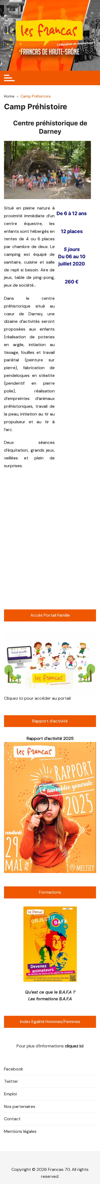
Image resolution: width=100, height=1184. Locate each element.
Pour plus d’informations (50, 1046)
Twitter (11, 1081)
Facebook (13, 1069)
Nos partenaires (19, 1106)
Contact (12, 1119)
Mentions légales (20, 1131)
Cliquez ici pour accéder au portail (37, 698)
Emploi (10, 1094)
